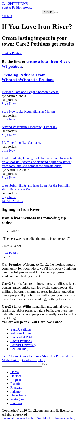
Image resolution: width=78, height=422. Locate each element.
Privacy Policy (65, 418)
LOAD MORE (12, 201)
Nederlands (18, 395)
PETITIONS (19, 3)
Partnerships (64, 356)
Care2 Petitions (30, 356)
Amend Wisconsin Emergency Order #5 (29, 127)
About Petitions (21, 341)
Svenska (16, 403)
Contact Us (29, 360)
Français (16, 387)
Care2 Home (10, 356)
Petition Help (19, 349)
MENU (7, 16)
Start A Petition (12, 7)
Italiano (15, 391)
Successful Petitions (23, 337)
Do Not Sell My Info (40, 418)
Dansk (14, 372)
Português (17, 399)
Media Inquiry (11, 360)
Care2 (6, 3)
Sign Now (9, 104)
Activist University (23, 345)
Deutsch (16, 376)
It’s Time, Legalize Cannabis (21, 142)
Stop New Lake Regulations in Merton (28, 111)
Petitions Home (20, 333)
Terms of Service (13, 418)
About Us (48, 356)
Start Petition (10, 253)
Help (41, 360)
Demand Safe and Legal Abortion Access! (30, 92)
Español (15, 383)
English (47, 364)
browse (27, 7)
